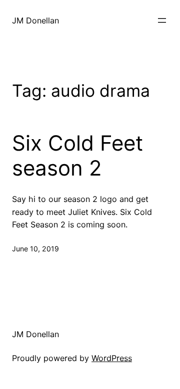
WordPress (112, 358)
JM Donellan (35, 20)
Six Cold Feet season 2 (77, 156)
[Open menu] (162, 20)
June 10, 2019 (35, 248)
